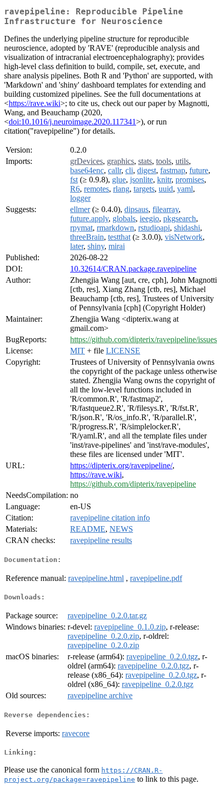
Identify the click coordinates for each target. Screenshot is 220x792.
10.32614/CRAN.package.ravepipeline (133, 268)
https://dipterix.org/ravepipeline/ (121, 465)
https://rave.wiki (34, 103)
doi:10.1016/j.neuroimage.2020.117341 (72, 121)
